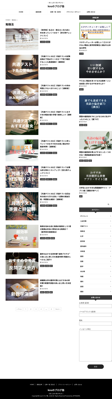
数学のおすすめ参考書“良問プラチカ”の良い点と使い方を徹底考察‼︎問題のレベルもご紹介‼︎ (55, 257)
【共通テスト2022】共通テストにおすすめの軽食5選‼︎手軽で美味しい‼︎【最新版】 (55, 114)
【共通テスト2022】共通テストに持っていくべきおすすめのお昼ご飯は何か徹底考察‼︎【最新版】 (55, 144)
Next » (57, 309)
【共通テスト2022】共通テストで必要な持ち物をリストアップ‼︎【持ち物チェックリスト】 (55, 170)
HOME (21, 12)
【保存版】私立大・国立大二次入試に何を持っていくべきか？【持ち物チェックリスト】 (55, 33)
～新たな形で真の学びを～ (56, 393)
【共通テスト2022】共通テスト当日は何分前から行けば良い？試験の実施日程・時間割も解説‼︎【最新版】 (55, 196)
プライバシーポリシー (73, 12)
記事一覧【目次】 (56, 12)
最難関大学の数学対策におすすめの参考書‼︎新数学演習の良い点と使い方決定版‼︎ (55, 283)
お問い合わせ (91, 12)
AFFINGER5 (76, 396)
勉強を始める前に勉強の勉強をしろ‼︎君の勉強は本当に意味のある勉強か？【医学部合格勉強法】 (55, 229)
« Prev (19, 309)
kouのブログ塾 (56, 6)
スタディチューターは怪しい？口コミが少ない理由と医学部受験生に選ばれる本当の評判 (95, 45)
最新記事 (38, 12)
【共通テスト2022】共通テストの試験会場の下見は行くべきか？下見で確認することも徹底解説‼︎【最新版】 (55, 59)
